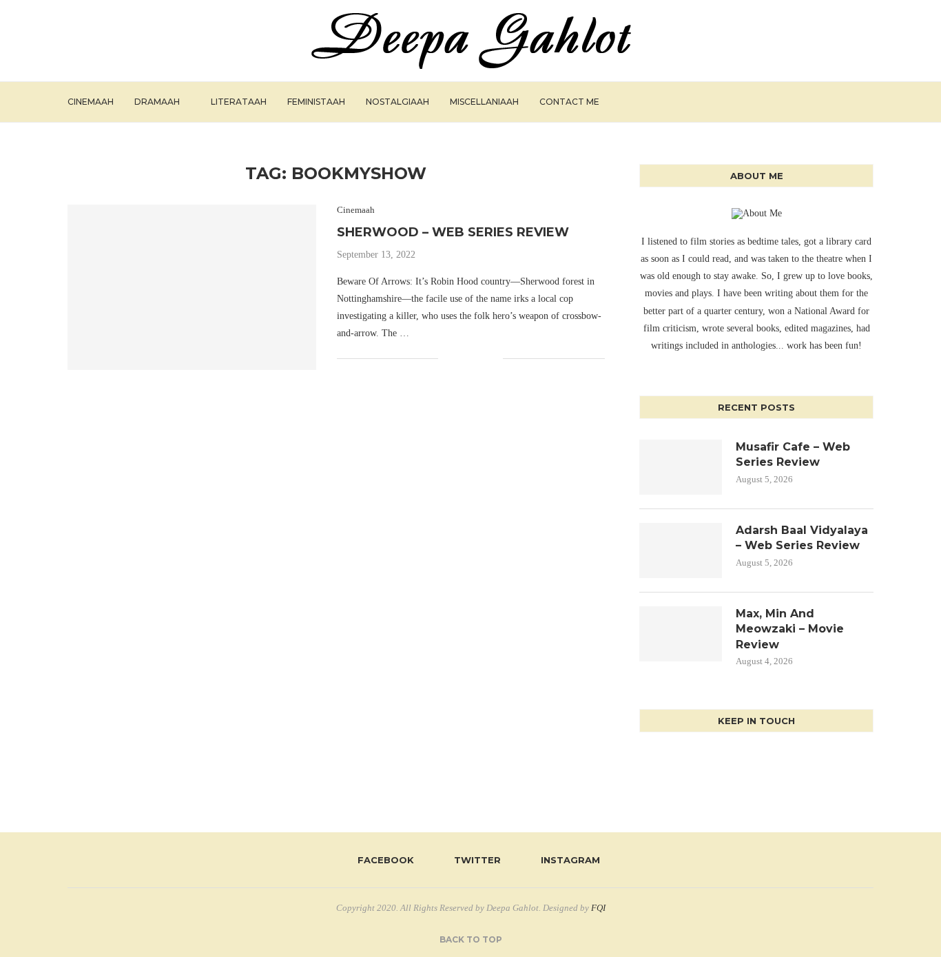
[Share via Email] (492, 358)
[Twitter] (832, 102)
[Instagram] (847, 102)
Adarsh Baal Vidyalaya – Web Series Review (802, 538)
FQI (598, 908)
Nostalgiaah (397, 101)
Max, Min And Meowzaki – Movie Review (790, 629)
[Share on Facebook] (449, 358)
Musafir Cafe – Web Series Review (793, 454)
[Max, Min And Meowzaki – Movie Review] (680, 633)
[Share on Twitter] (463, 358)
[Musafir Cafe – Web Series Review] (680, 467)
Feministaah (316, 101)
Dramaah (157, 101)
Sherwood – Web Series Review (453, 232)
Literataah (239, 101)
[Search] (866, 102)
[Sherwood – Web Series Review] (192, 287)
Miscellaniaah (484, 101)
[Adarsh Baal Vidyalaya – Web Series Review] (680, 550)
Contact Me (569, 101)
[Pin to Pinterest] (478, 358)
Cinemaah (91, 101)
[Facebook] (818, 102)
